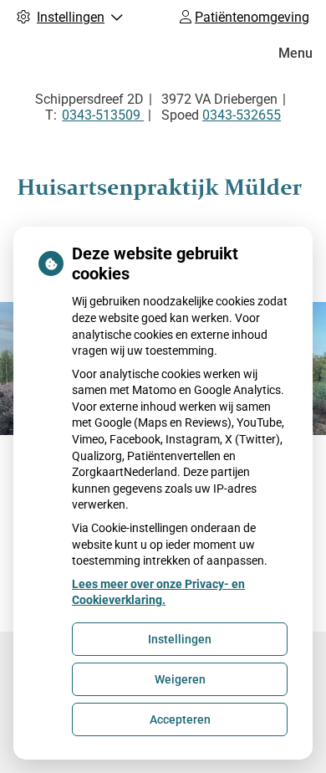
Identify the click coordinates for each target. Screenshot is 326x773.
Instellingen (179, 639)
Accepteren (180, 719)
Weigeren (180, 679)
